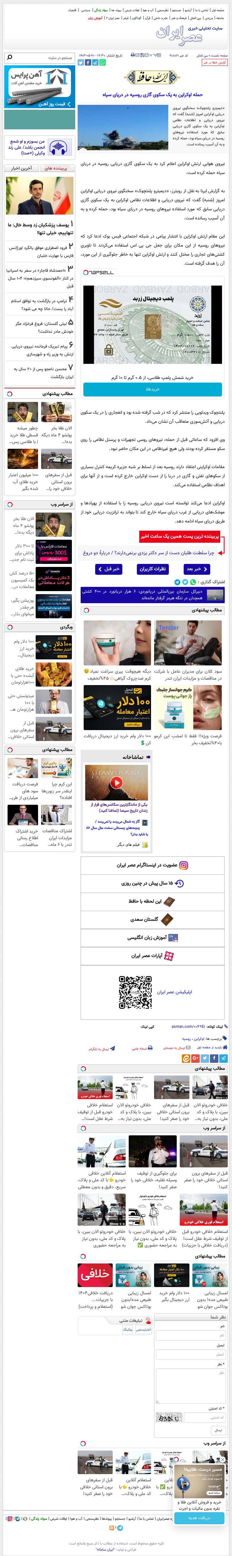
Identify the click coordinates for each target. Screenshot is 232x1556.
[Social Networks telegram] (177, 582)
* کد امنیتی (216, 1408)
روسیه (186, 1039)
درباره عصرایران (168, 1519)
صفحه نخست (219, 55)
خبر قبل (112, 569)
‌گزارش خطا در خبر (215, 62)
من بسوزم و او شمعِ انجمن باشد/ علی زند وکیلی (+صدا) (26, 148)
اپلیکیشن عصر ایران (174, 992)
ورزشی (209, 18)
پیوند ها (116, 10)
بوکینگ (127, 1329)
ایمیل (220, 1345)
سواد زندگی (101, 10)
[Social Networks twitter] (185, 582)
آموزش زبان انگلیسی (147, 938)
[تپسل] (86, 273)
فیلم (125, 18)
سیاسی (85, 10)
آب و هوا (148, 10)
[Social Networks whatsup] (193, 582)
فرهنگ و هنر (178, 18)
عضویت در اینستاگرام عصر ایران (147, 865)
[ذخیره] (142, 55)
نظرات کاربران (153, 569)
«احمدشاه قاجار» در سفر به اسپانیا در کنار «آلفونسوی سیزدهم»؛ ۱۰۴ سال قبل (39, 278)
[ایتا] (186, 1058)
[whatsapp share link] (102, 62)
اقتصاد (72, 10)
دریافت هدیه (199, 1518)
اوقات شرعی (132, 10)
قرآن (147, 18)
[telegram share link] (95, 62)
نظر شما (218, 1317)
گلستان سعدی (144, 920)
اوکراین (199, 1039)
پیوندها (107, 1519)
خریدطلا (153, 389)
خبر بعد (194, 569)
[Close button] (223, 1460)
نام (222, 1326)
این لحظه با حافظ (145, 901)
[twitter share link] (81, 62)
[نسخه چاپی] (133, 55)
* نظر (220, 1364)
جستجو (176, 10)
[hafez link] (152, 77)
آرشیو (188, 10)
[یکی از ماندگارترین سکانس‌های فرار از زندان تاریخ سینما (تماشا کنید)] (116, 782)
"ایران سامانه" (105, 1549)
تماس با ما (201, 10)
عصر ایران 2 (113, 18)
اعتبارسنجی (143, 1329)
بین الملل (195, 18)
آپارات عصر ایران (147, 956)
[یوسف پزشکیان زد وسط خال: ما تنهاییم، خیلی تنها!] (39, 195)
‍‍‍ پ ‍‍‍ (153, 54)
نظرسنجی (163, 10)
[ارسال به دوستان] (137, 55)
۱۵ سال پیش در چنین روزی (147, 883)
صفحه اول (218, 10)
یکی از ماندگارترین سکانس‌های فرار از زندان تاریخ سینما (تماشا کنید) (119, 808)
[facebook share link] (88, 62)
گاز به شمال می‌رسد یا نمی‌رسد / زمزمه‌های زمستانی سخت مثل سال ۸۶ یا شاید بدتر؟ (117, 828)
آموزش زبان (95, 18)
